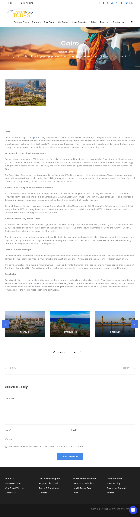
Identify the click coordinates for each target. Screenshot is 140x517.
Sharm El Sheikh (69, 332)
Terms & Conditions (49, 488)
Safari (94, 22)
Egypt (34, 137)
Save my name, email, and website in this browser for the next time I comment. (46, 446)
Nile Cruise (63, 22)
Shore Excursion (80, 22)
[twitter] (107, 3)
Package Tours (21, 22)
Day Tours (49, 22)
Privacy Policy (113, 483)
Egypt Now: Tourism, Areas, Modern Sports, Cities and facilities (85, 56)
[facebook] (99, 3)
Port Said (24, 332)
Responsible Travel (48, 483)
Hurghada (115, 332)
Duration (36, 22)
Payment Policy (114, 478)
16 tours (24, 335)
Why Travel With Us (14, 488)
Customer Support (116, 488)
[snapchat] (121, 3)
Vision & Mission (13, 483)
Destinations (27, 3)
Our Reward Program (49, 478)
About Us (9, 478)
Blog (10, 3)
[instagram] (116, 3)
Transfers (105, 22)
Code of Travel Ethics (83, 483)
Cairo (35, 283)
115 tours (115, 335)
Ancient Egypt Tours (70, 52)
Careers (43, 492)
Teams (110, 492)
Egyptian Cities (20, 56)
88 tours (70, 335)
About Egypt (38, 56)
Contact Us (118, 22)
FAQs (75, 492)
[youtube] (112, 3)
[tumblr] (103, 3)
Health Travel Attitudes (84, 478)
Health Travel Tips (82, 488)
